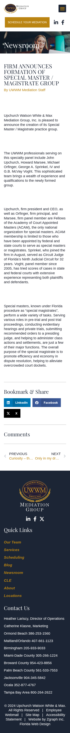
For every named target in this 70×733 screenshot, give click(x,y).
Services (11, 550)
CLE (7, 580)
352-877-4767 (25, 685)
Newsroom (13, 573)
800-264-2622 (41, 692)
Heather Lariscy (16, 619)
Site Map (32, 715)
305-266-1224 (47, 655)
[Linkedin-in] (55, 22)
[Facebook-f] (62, 22)
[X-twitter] (41, 519)
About (9, 588)
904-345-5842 (35, 678)
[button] (62, 8)
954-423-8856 (41, 663)
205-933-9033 (34, 648)
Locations (13, 596)
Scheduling (14, 557)
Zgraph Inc (55, 719)
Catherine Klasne (17, 626)
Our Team (12, 542)
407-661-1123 (42, 641)
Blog (8, 565)
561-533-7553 (47, 670)
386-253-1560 (39, 633)
